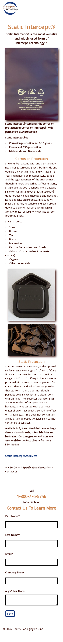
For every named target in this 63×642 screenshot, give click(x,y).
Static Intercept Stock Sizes (21, 456)
